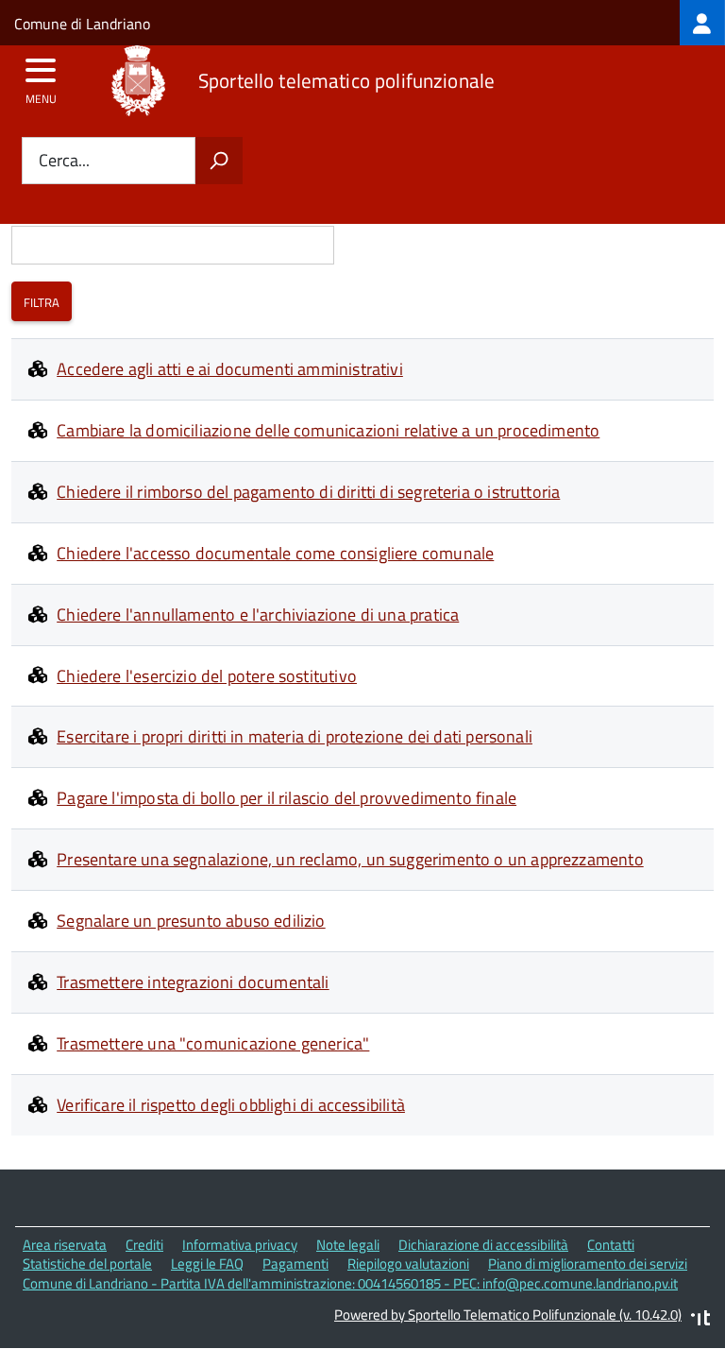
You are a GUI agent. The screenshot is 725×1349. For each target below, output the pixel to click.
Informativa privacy (239, 1244)
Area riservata (65, 1244)
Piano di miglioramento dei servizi (587, 1263)
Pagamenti (295, 1263)
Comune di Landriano (82, 23)
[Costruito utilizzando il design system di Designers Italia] (700, 1320)
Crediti (144, 1244)
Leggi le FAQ (207, 1263)
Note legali (347, 1244)
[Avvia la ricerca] (219, 160)
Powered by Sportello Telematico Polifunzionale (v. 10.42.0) (508, 1314)
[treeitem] (702, 22)
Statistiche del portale (87, 1263)
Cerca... (64, 161)
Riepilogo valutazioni (408, 1263)
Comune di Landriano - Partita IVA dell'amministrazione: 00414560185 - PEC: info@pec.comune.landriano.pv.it (350, 1283)
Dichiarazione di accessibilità (483, 1244)
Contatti (610, 1244)
